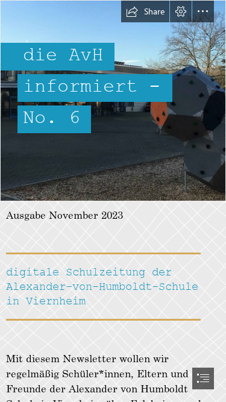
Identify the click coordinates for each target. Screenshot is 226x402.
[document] (113, 201)
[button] (145, 11)
